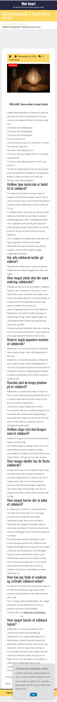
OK (33, 694)
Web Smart (28, 3)
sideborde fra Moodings (34, 612)
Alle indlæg (19, 24)
